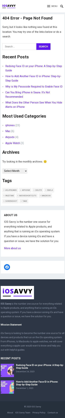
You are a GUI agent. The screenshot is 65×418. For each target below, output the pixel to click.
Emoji (50, 190)
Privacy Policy (38, 412)
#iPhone (26, 190)
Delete (38, 190)
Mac (7, 131)
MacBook (46, 196)
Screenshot (11, 201)
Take (24, 201)
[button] (52, 6)
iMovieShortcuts (27, 196)
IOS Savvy (36, 406)
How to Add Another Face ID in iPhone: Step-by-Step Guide (37, 383)
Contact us (53, 412)
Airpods (9, 137)
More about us (12, 248)
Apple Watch (12, 143)
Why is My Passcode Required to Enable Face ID (33, 86)
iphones (10, 125)
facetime (9, 196)
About (10, 412)
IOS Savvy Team (22, 412)
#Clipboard (11, 190)
